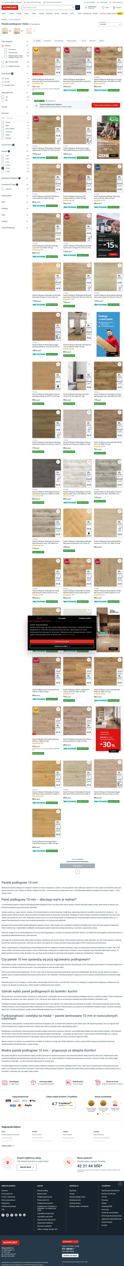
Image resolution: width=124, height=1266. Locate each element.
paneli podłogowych (38, 948)
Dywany (56, 13)
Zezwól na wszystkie (62, 641)
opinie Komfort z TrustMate (65, 1096)
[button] (90, 7)
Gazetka (95, 13)
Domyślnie (103, 24)
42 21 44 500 (90, 2)
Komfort (4, 19)
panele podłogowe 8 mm (43, 905)
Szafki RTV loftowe (7, 1141)
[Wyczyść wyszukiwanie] (73, 7)
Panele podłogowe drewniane (11, 1134)
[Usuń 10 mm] (34, 41)
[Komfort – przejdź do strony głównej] (10, 1242)
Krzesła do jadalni (68, 1138)
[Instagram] (11, 1215)
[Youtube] (7, 1215)
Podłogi (19, 13)
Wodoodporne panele (9, 1004)
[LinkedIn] (24, 1215)
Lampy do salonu (7, 1138)
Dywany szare (67, 1141)
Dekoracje (64, 13)
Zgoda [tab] (39, 618)
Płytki (3, 13)
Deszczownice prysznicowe (101, 1138)
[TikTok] (20, 1215)
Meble (34, 13)
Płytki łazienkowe (98, 1134)
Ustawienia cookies (61, 646)
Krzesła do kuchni (37, 1138)
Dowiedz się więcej (68, 634)
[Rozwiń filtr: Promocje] (27, 45)
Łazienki (11, 13)
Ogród (80, 13)
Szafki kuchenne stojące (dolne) (41, 1141)
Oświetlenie (49, 13)
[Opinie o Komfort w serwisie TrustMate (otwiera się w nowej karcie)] (62, 1104)
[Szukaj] (77, 7)
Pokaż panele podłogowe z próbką (106, 105)
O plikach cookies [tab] (85, 618)
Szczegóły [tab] (62, 618)
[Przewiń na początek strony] (120, 1184)
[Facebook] (3, 1215)
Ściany (27, 13)
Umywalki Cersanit (99, 1141)
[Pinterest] (16, 1215)
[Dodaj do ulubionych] (58, 49)
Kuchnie (41, 13)
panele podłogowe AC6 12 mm (70, 1066)
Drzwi (72, 13)
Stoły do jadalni (67, 1134)
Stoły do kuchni (36, 1134)
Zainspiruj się (87, 13)
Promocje (103, 13)
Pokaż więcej (77, 866)
